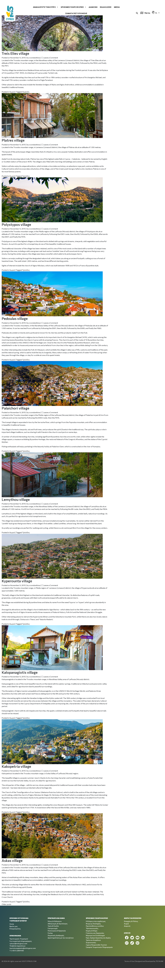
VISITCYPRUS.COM (29, 961)
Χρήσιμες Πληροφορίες (72, 7)
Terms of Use (129, 961)
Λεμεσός (25, 92)
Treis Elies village (15, 53)
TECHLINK (159, 961)
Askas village (12, 860)
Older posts (6, 904)
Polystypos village (16, 224)
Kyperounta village (17, 581)
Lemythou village (16, 499)
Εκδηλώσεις (105, 7)
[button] (137, 13)
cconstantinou (34, 58)
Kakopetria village (16, 766)
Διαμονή (93, 7)
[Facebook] (126, 937)
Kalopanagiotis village (20, 672)
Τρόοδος (26, 176)
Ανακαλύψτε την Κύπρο (44, 7)
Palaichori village (15, 408)
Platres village (13, 140)
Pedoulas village (15, 318)
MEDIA (117, 7)
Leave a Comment (50, 58)
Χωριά (12, 92)
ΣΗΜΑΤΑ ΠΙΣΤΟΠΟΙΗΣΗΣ (76, 13)
